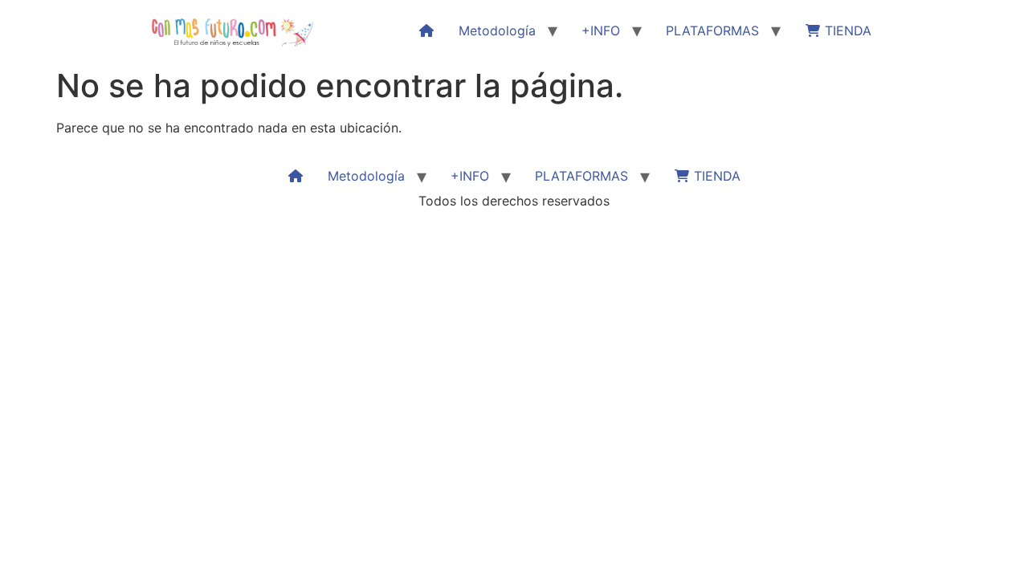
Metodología (497, 30)
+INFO (600, 30)
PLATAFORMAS (712, 30)
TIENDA (846, 30)
